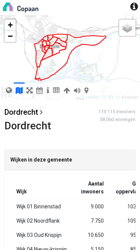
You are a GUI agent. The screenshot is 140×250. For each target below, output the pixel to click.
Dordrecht (21, 112)
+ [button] (10, 25)
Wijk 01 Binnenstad (38, 207)
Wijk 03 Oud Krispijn (39, 235)
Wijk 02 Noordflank (38, 221)
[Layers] (127, 27)
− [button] (10, 36)
